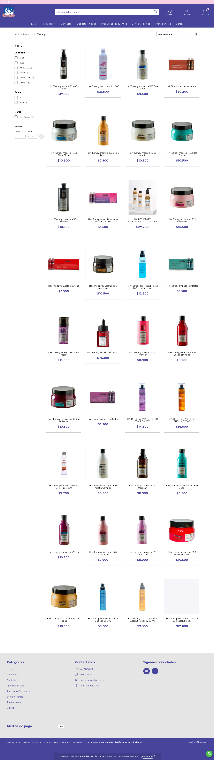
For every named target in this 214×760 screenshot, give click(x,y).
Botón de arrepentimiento (128, 742)
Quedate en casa (86, 24)
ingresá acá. (107, 742)
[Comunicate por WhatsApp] (209, 754)
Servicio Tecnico (141, 24)
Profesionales (163, 24)
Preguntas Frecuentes (114, 24)
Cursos (180, 24)
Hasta (29, 131)
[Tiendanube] (198, 742)
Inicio (33, 24)
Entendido (147, 756)
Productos (48, 24)
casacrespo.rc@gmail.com (92, 680)
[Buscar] (155, 12)
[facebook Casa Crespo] (8, 2)
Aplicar (41, 136)
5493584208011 (87, 669)
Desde (17, 131)
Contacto (66, 24)
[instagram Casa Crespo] (4, 2)
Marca (26, 34)
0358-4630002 (86, 674)
